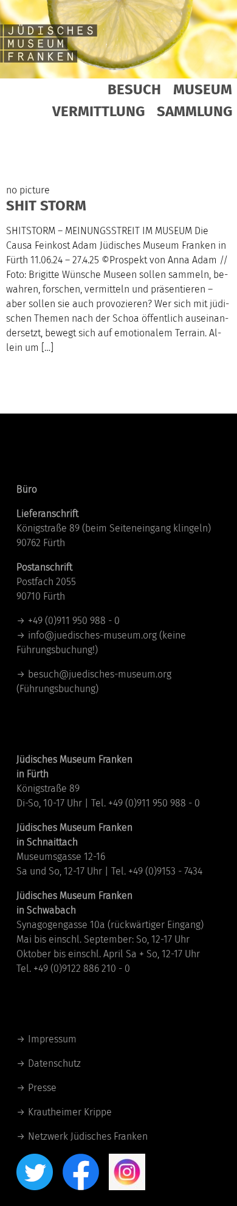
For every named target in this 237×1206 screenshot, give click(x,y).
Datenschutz (54, 1063)
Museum (202, 89)
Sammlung (194, 111)
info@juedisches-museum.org (92, 635)
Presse (42, 1087)
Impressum (52, 1039)
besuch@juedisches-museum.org (99, 674)
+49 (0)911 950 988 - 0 (74, 620)
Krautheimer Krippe (70, 1112)
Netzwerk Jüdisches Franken (88, 1136)
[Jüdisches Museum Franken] (48, 42)
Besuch (134, 89)
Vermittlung (98, 111)
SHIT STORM (46, 205)
